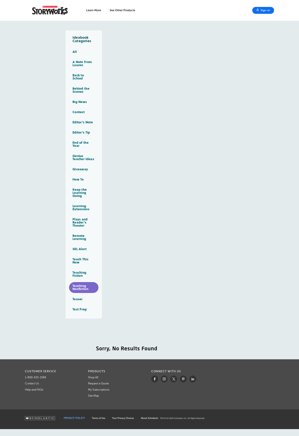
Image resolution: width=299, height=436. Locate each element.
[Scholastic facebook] (154, 379)
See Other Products (122, 10)
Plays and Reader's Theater (80, 222)
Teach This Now (80, 260)
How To (78, 179)
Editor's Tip (81, 132)
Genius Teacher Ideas (83, 157)
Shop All (93, 377)
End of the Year (81, 144)
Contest (79, 112)
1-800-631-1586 (35, 377)
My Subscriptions (98, 389)
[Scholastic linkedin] (192, 379)
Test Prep (80, 309)
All (75, 51)
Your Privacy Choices (123, 418)
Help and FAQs (34, 389)
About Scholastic (149, 418)
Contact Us (32, 383)
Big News (80, 101)
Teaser (78, 299)
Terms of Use (98, 418)
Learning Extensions (81, 207)
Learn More (93, 10)
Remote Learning (79, 237)
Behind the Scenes (81, 90)
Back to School (78, 76)
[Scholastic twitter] (173, 379)
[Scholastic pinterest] (183, 379)
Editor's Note (83, 122)
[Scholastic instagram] (164, 379)
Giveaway (80, 169)
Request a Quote (98, 383)
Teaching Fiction (79, 274)
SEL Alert (80, 249)
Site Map (93, 395)
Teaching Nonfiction (80, 287)
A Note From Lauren (82, 63)
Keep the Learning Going (80, 192)
